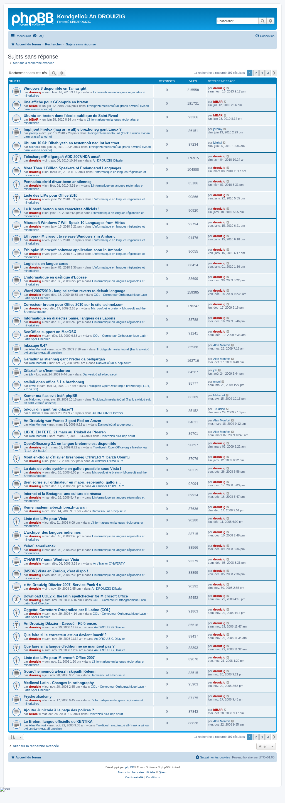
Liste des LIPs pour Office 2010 (50, 195)
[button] (274, 73)
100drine (35, 413)
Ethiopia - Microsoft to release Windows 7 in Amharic (70, 236)
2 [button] (256, 72)
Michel (33, 146)
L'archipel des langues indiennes (52, 532)
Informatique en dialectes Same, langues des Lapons (69, 318)
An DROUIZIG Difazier (108, 160)
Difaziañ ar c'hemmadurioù (47, 370)
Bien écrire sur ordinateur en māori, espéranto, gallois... (72, 482)
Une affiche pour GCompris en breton (56, 102)
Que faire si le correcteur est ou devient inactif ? (65, 635)
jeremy (33, 133)
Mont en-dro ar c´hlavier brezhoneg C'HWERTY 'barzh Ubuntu (77, 457)
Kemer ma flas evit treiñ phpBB (50, 396)
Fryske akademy (37, 696)
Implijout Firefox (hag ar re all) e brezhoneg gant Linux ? (73, 129)
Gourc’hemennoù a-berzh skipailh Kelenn (59, 671)
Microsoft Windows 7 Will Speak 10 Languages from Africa (74, 223)
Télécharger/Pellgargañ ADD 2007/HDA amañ (62, 157)
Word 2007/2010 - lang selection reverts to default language (74, 291)
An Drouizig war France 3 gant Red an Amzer (62, 421)
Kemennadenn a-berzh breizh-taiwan (55, 507)
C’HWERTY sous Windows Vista (51, 560)
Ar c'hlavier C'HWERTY (107, 461)
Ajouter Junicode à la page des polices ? (59, 710)
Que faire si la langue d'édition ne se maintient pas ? (69, 646)
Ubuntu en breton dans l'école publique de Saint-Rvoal (71, 116)
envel (32, 385)
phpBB (129, 767)
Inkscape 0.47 (35, 345)
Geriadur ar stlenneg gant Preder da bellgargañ (64, 359)
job (31, 374)
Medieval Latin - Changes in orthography (59, 683)
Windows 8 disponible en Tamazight (55, 88)
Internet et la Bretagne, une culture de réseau (62, 494)
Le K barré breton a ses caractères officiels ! (61, 209)
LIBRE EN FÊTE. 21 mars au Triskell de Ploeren (65, 432)
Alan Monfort (37, 349)
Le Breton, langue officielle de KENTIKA (58, 721)
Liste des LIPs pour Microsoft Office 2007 (59, 658)
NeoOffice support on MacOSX (50, 332)
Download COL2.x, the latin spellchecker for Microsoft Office (76, 596)
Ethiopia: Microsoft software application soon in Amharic (73, 250)
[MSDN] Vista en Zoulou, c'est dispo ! (56, 571)
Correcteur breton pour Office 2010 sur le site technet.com (74, 304)
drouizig (35, 92)
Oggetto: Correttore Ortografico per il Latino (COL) (67, 610)
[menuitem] (38, 36)
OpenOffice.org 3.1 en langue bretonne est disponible (70, 443)
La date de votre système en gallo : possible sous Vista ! (72, 469)
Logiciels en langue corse (46, 264)
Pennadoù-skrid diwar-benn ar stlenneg (58, 182)
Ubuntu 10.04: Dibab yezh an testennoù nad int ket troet (71, 143)
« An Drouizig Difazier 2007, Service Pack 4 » (62, 585)
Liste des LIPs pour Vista (45, 519)
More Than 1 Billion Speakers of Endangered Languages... (74, 168)
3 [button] (262, 72)
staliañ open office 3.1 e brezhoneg (54, 382)
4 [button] (268, 72)
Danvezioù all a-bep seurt (113, 363)
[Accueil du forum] (33, 18)
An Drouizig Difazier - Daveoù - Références (60, 623)
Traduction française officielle (136, 772)
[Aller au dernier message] (228, 88)
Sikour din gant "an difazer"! (48, 409)
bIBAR (33, 106)
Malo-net (35, 399)
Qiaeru (163, 772)
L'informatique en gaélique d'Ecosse (55, 277)
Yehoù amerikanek (39, 546)
